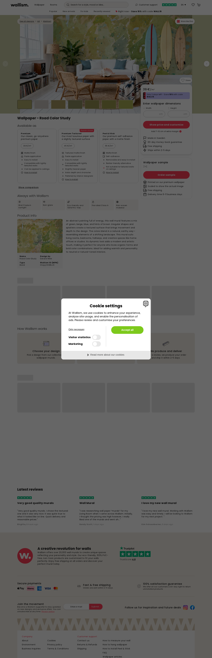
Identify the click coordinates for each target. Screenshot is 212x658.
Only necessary (76, 329)
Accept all (127, 329)
